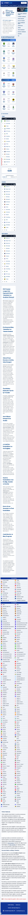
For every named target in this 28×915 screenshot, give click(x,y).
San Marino (5, 778)
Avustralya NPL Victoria (7, 628)
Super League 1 (5, 596)
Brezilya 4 (4, 648)
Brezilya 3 (18, 646)
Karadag (4, 734)
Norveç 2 (4, 764)
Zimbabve (18, 806)
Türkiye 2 (4, 791)
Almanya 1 (4, 608)
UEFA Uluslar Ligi (6, 600)
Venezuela (18, 799)
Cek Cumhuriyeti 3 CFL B (21, 654)
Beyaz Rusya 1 (5, 641)
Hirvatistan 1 (5, 692)
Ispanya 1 (18, 712)
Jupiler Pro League (6, 587)
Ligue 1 (4, 583)
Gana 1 (18, 685)
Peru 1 (4, 769)
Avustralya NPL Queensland (21, 624)
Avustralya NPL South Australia (8, 626)
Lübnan (4, 751)
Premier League (6, 580)
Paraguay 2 (19, 767)
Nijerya (4, 762)
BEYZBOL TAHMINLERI (22, 31)
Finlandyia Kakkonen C (21, 679)
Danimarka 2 (5, 665)
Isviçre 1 (18, 722)
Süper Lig (18, 585)
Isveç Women (5, 722)
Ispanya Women (19, 714)
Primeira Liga (5, 585)
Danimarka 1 (19, 663)
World (4, 802)
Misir (17, 758)
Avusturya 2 (19, 630)
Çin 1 (17, 661)
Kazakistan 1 (19, 734)
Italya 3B (4, 727)
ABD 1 (4, 604)
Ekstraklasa (19, 587)
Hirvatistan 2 (19, 692)
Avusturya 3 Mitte (6, 632)
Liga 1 (4, 591)
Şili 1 (3, 786)
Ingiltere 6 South (6, 703)
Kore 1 (18, 742)
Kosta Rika (5, 745)
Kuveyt (18, 745)
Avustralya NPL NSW (6, 624)
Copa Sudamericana (6, 661)
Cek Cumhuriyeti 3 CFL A (7, 654)
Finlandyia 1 (5, 676)
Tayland (18, 788)
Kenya (18, 736)
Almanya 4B (19, 610)
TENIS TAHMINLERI (21, 29)
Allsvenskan (5, 594)
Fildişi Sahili (19, 674)
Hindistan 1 (5, 690)
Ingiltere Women (6, 705)
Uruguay (18, 795)
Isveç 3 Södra (19, 720)
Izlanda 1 (4, 729)
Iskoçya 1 (18, 709)
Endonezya (19, 668)
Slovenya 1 (5, 784)
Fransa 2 (18, 681)
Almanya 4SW (5, 613)
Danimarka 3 (19, 665)
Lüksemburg (19, 751)
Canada (18, 650)
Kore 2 (4, 744)
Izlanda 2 (18, 729)
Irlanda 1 (18, 707)
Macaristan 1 (5, 753)
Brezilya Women (19, 648)
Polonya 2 (18, 771)
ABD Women (19, 606)
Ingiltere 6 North (20, 701)
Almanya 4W (19, 613)
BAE (3, 635)
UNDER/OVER (20, 25)
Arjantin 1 (4, 617)
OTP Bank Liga (5, 593)
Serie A (18, 582)
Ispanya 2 (4, 714)
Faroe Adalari (19, 672)
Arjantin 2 (18, 617)
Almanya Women (6, 615)
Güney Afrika (19, 687)
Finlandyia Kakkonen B (7, 679)
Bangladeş (5, 637)
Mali (3, 756)
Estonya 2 (4, 672)
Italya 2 (4, 725)
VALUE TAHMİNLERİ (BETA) (21, 23)
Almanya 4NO (19, 611)
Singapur (18, 778)
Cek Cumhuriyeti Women (7, 657)
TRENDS (19, 27)
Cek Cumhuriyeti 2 (20, 652)
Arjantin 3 (4, 619)
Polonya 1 (4, 771)
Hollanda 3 (5, 696)
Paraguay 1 (5, 767)
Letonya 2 (4, 749)
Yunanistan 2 (5, 806)
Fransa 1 (4, 681)
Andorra (18, 615)
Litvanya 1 (18, 749)
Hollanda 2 (18, 694)
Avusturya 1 (5, 630)
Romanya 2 (19, 775)
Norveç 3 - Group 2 (6, 766)
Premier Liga (19, 593)
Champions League (20, 596)
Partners (20, 33)
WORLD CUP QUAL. (6, 804)
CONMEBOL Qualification (21, 600)
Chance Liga (5, 589)
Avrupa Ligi (5, 598)
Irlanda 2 (4, 709)
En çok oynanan (21, 20)
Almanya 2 (18, 608)
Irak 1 (18, 705)
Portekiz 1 (4, 773)
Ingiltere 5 (5, 701)
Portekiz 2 (18, 773)
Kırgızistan (5, 738)
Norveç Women (19, 766)
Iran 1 (4, 707)
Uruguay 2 (5, 797)
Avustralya (18, 621)
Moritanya (18, 760)
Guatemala (5, 687)
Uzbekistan (19, 797)
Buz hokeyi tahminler (22, 5)
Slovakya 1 (4, 782)
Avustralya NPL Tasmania (21, 626)
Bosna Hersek (19, 643)
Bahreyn (18, 635)
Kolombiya (5, 740)
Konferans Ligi (19, 598)
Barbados (18, 637)
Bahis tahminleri (4, 5)
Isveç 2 (18, 718)
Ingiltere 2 (18, 698)
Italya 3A (18, 725)
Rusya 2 (18, 777)
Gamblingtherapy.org (20, 910)
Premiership (19, 589)
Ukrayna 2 (18, 793)
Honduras (18, 696)
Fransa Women (19, 683)
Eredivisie (18, 583)
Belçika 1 (4, 639)
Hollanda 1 (4, 694)
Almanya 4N (5, 611)
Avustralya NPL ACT (6, 622)
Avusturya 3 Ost (19, 632)
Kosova (18, 744)
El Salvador (5, 668)
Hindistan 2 (19, 690)
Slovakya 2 (18, 782)
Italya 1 (18, 723)
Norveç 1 (18, 762)
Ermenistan (5, 670)
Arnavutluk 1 (19, 619)
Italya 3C (18, 727)
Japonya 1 (18, 731)
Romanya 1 (5, 775)
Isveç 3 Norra (5, 720)
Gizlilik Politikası (11, 904)
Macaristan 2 (19, 753)
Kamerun (4, 733)
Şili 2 (17, 786)
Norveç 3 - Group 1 (20, 764)
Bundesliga (5, 582)
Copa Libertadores (20, 659)
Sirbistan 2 (19, 780)
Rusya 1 (4, 777)
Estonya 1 (18, 670)
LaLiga (18, 580)
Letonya (18, 747)
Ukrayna (4, 793)
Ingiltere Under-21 (20, 703)
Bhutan (18, 641)
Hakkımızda (18, 904)
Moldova (4, 760)
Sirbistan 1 (5, 780)
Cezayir (18, 657)
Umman (4, 795)
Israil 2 (18, 716)
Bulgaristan (5, 650)
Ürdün (4, 799)
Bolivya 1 (4, 643)
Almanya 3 (5, 610)
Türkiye (18, 789)
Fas (3, 674)
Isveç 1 (4, 718)
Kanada (18, 733)
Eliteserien (19, 594)
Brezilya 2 (4, 646)
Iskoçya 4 (4, 712)
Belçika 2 (18, 639)
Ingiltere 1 (4, 698)
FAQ (18, 35)
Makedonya (5, 755)
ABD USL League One (6, 606)
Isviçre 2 (4, 723)
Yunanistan (19, 804)
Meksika (4, 758)
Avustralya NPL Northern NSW (22, 622)
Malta (18, 756)
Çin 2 (4, 663)
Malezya (18, 755)
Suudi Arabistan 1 (20, 784)
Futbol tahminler (13, 5)
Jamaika (4, 731)
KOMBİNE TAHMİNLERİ (22, 16)
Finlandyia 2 (19, 676)
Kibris (18, 738)
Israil (4, 716)
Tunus (4, 789)
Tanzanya (4, 788)
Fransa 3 (4, 683)
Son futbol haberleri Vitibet (22, 14)
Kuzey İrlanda (5, 747)
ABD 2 (18, 604)
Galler (4, 685)
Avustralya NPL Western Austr (22, 628)
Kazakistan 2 (5, 736)
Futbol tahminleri (11, 843)
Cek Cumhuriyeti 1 (6, 652)
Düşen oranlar (21, 18)
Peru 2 (18, 769)
